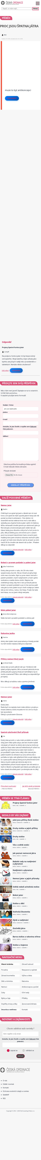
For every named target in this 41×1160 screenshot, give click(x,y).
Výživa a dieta (27, 975)
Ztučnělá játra (19, 928)
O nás (5, 1080)
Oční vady (25, 992)
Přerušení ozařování (8, 786)
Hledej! (35, 9)
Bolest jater (18, 895)
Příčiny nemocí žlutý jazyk (12, 659)
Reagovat (16, 370)
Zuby (3, 992)
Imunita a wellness (9, 1009)
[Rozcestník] (38, 3)
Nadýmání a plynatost (23, 870)
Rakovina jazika (8, 633)
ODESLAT (20, 1056)
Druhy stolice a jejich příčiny (25, 828)
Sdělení (5, 436)
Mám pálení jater (8, 610)
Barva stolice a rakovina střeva (26, 936)
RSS (4, 1098)
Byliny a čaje (5, 998)
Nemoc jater (6, 505)
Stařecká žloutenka (21, 912)
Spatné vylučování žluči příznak (15, 732)
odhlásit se (29, 1050)
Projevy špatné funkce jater (25, 803)
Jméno (5, 412)
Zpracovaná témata (29, 1004)
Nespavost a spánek (29, 970)
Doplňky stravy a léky (9, 1004)
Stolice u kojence (20, 945)
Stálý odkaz (5, 370)
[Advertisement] (20, 62)
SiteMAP (6, 1095)
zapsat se (13, 1050)
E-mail (5, 419)
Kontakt (25, 1009)
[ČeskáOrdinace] (12, 5)
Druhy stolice (18, 836)
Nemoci (4, 987)
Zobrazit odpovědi (18, 549)
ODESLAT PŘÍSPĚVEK (20, 485)
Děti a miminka (7, 981)
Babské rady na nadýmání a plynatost (24, 862)
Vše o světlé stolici (21, 845)
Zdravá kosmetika (8, 975)
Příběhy (25, 998)
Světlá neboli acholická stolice (26, 887)
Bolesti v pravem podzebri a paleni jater (18, 562)
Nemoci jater (6, 697)
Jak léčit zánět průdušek (31, 786)
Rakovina (25, 981)
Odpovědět (12, 98)
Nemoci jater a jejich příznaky (26, 878)
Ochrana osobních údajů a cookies (16, 1091)
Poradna (4, 970)
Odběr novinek (8, 1084)
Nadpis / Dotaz (8, 405)
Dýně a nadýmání (20, 920)
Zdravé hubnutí (27, 964)
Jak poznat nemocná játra (24, 853)
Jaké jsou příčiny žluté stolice (26, 820)
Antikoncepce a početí (30, 987)
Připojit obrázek (10, 471)
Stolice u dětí (18, 903)
